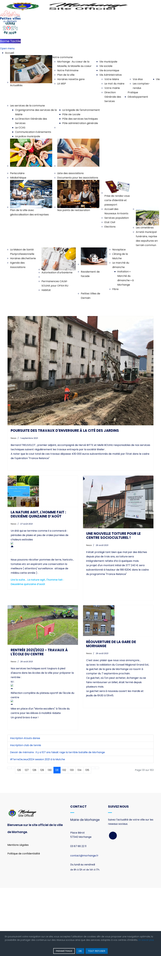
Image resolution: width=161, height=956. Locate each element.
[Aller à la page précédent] (13, 768)
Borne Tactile (10, 41)
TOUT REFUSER (96, 951)
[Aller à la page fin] (97, 768)
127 (27, 770)
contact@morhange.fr (84, 855)
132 (64, 770)
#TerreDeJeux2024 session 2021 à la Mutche (37, 759)
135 (87, 770)
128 (34, 770)
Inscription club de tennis (25, 745)
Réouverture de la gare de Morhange (111, 643)
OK (80, 951)
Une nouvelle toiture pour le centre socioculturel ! (113, 535)
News (13, 438)
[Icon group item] (113, 836)
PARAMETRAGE (64, 951)
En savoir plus (146, 940)
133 (72, 770)
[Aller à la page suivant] (93, 768)
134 (79, 770)
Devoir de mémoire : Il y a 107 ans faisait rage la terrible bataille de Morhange (57, 752)
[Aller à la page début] (9, 768)
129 (42, 770)
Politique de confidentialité (23, 853)
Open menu (7, 48)
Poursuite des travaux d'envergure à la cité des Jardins (65, 430)
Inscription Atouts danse (25, 738)
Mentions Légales (18, 845)
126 (19, 770)
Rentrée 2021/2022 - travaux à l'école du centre (39, 652)
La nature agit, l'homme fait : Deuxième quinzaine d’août (38, 514)
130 (50, 770)
